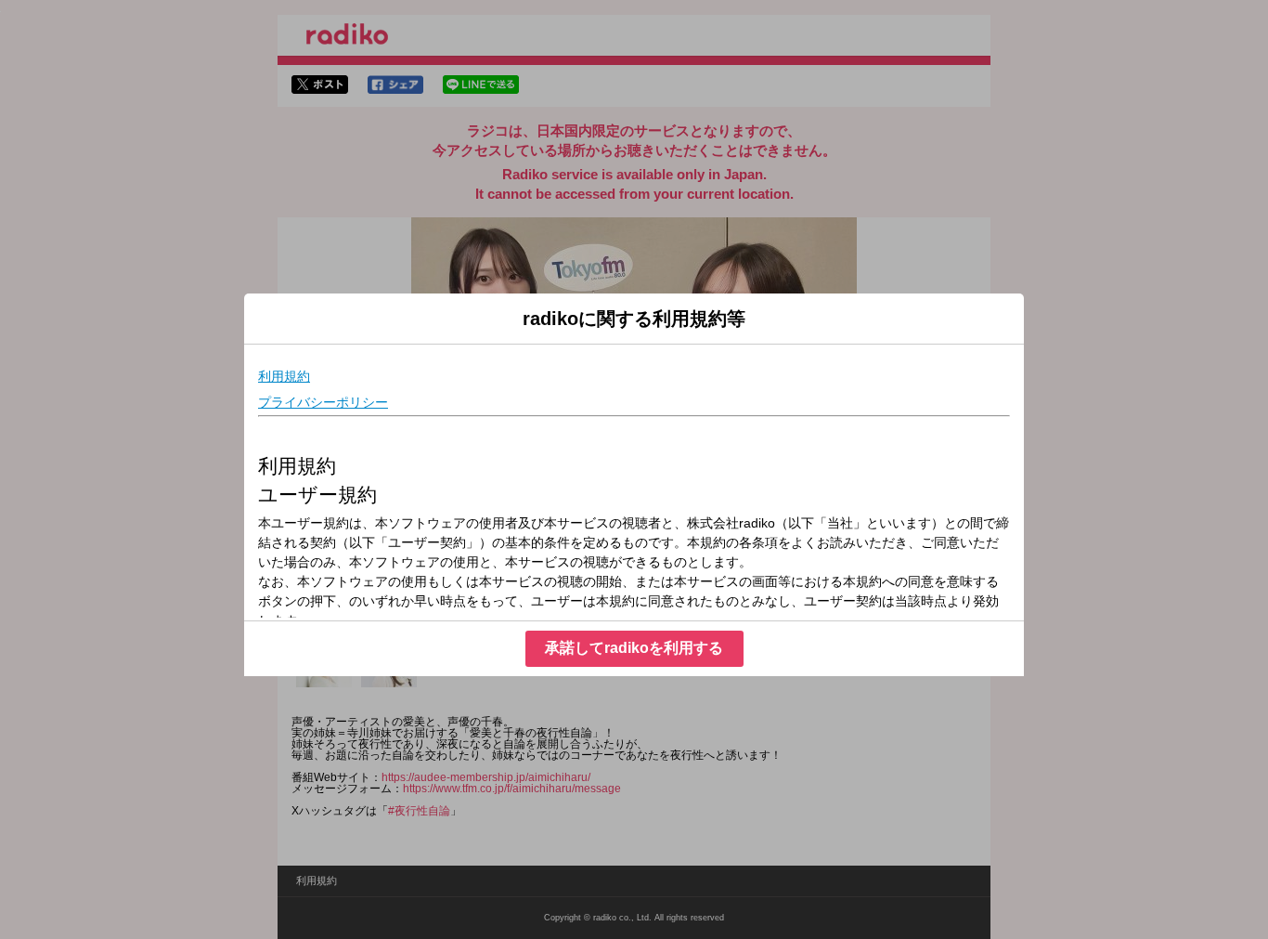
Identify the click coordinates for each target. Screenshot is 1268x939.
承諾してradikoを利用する (634, 648)
